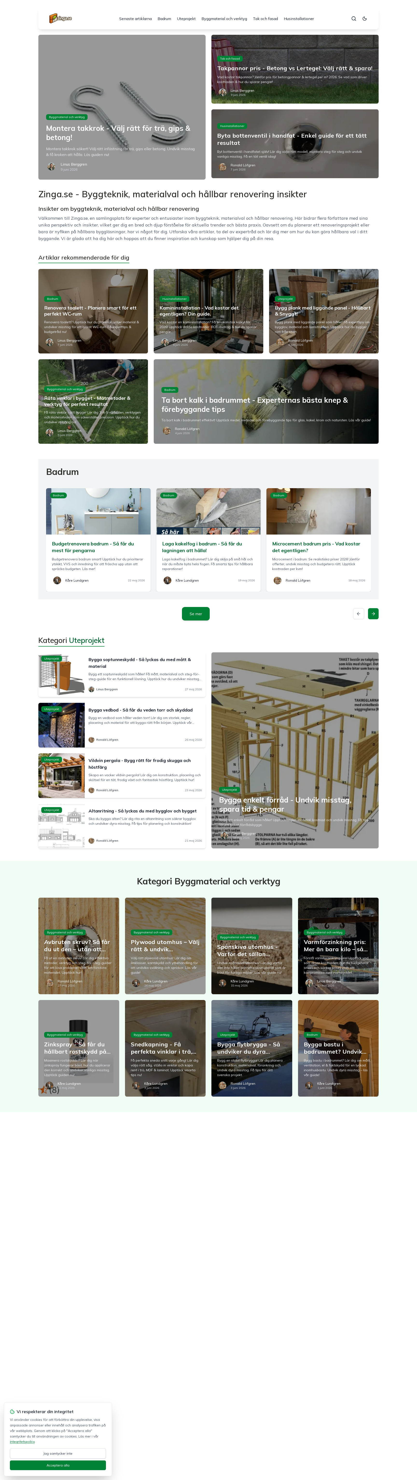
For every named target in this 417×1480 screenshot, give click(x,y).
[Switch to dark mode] (364, 18)
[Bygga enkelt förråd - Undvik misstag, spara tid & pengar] (295, 750)
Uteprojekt (186, 18)
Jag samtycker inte (57, 1453)
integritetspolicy (22, 1441)
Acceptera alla (58, 1465)
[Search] (353, 18)
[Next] (373, 613)
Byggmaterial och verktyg (224, 18)
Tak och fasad (265, 18)
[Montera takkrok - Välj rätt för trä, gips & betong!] (122, 107)
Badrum (164, 18)
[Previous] (358, 613)
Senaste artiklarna (135, 18)
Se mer (196, 613)
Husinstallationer (299, 18)
